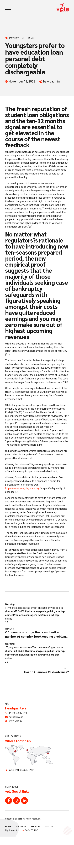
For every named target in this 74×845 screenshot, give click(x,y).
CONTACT (50, 826)
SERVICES (35, 826)
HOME (8, 826)
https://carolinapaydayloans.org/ (23, 488)
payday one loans (21, 38)
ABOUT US (21, 826)
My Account (11, 830)
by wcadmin (51, 81)
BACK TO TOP (31, 830)
